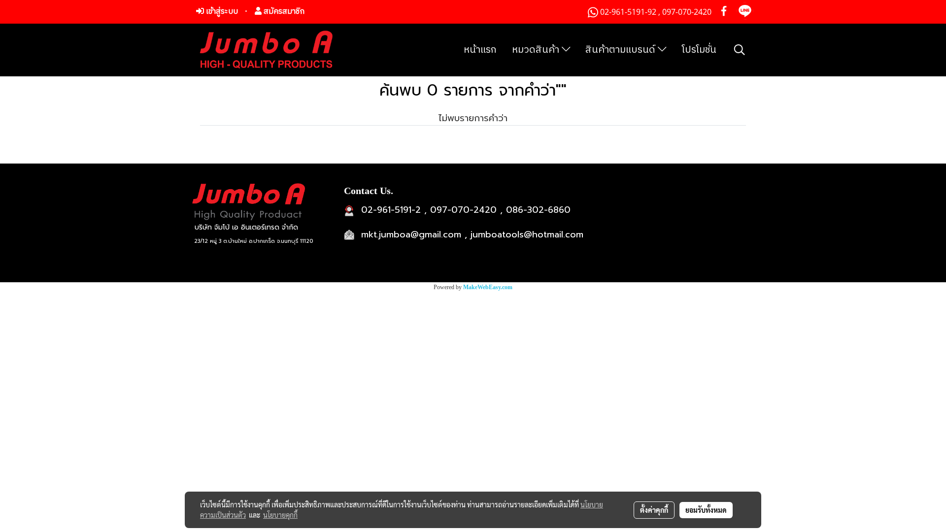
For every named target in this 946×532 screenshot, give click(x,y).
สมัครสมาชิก (283, 11)
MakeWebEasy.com (487, 287)
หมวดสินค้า (537, 50)
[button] (739, 49)
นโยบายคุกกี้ (280, 514)
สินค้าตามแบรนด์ (621, 50)
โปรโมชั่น (699, 50)
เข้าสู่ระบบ (221, 11)
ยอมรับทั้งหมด (706, 509)
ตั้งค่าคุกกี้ (654, 509)
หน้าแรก (480, 50)
